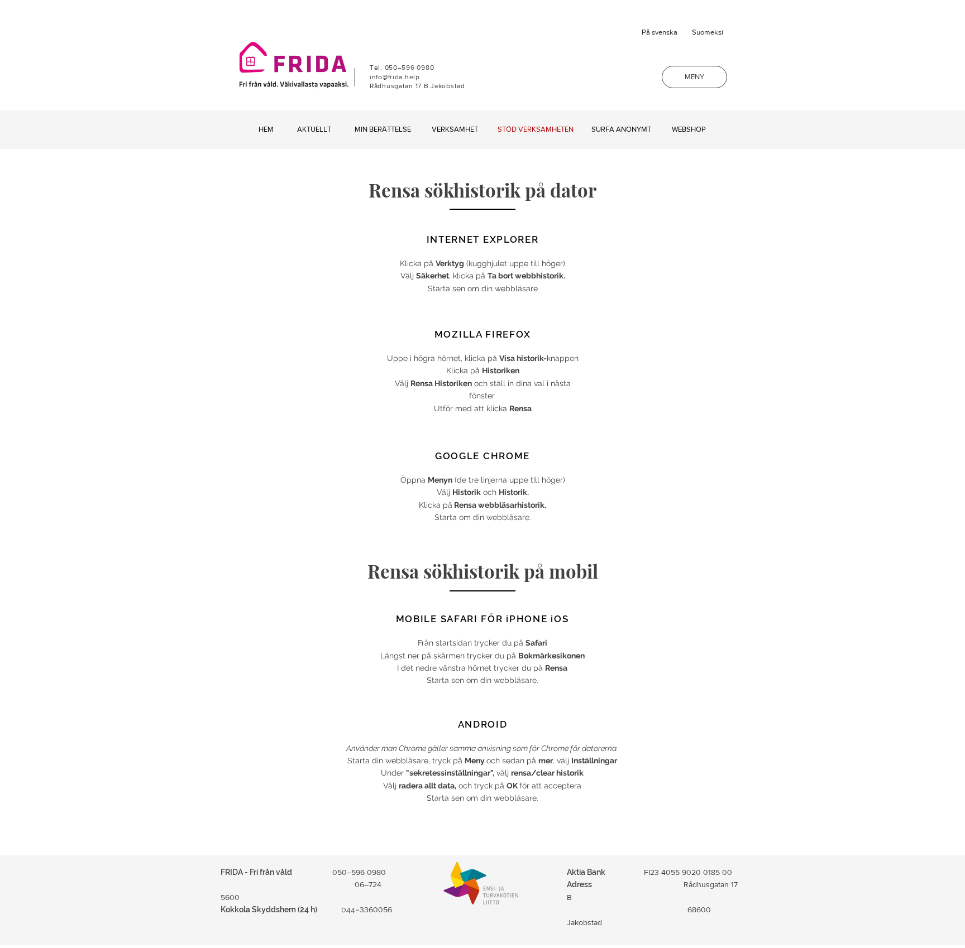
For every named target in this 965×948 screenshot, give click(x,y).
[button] (694, 77)
